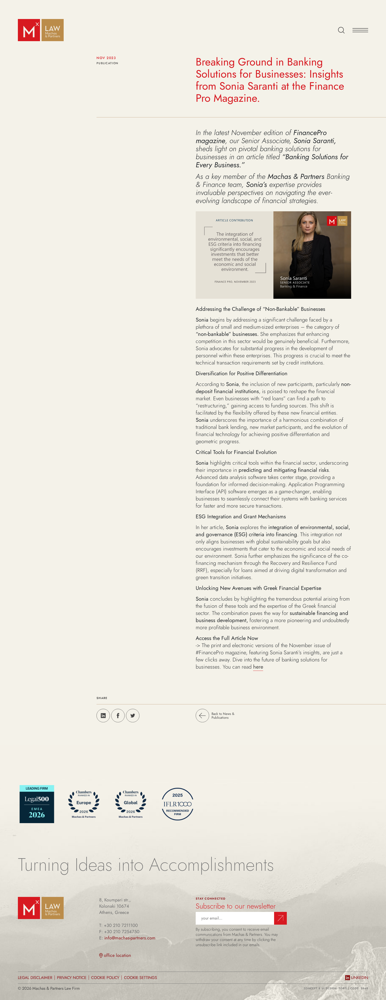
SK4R (364, 988)
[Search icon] (341, 30)
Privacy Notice (71, 978)
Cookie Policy (105, 978)
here (258, 667)
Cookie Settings (140, 978)
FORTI (343, 988)
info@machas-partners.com (129, 938)
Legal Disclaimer (35, 978)
